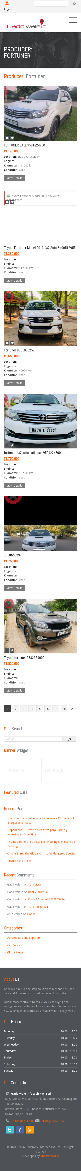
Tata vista (34, 884)
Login (7, 9)
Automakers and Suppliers (23, 938)
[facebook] (20, 1129)
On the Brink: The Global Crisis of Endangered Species (41, 853)
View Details (14, 178)
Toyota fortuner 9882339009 (24, 658)
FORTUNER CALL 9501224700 (24, 145)
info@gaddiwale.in (52, 1121)
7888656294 (13, 555)
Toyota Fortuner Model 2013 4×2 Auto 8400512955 (39, 248)
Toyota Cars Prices (19, 861)
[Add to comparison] (7, 138)
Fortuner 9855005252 (19, 350)
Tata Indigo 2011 (39, 906)
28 (64, 709)
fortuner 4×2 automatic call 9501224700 (32, 453)
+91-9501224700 (22, 1121)
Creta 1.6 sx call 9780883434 (46, 899)
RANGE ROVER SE (39, 892)
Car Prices (13, 945)
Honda (31, 914)
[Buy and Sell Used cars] (27, 23)
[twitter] (10, 1129)
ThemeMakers (49, 1156)
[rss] (30, 1129)
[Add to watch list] (12, 138)
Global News (15, 952)
